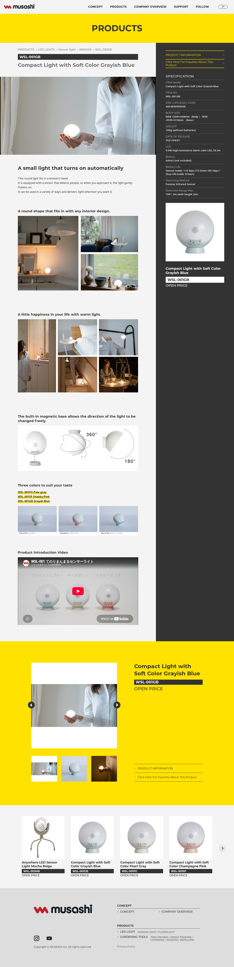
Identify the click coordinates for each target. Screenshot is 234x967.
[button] (31, 705)
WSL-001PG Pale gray (32, 492)
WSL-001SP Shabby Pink (34, 497)
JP (222, 6)
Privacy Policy (126, 947)
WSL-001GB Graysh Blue (34, 501)
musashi (19, 6)
